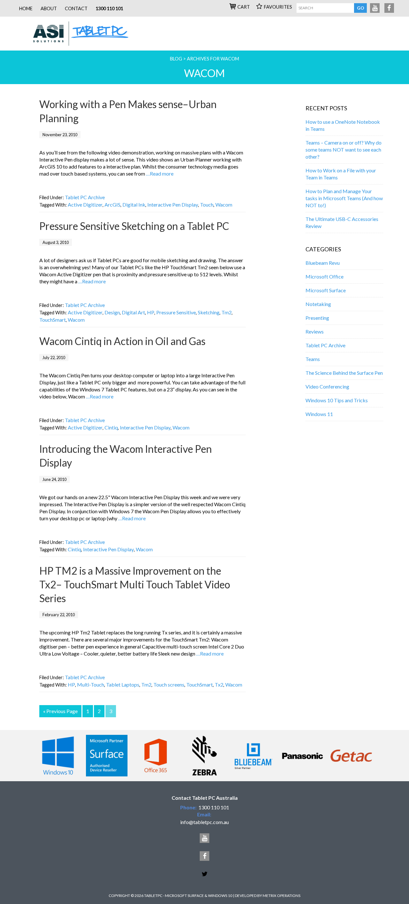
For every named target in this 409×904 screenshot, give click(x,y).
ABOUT (49, 8)
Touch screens (168, 684)
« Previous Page (60, 711)
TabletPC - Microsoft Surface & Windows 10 (84, 33)
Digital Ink (133, 204)
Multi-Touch (90, 684)
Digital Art (133, 312)
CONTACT (76, 8)
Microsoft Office (324, 276)
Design (112, 312)
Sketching (209, 312)
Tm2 (226, 312)
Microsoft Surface (325, 290)
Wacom (223, 204)
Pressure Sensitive (176, 312)
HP (150, 312)
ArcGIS (112, 204)
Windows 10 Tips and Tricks (336, 400)
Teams (312, 359)
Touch (206, 204)
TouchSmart (52, 320)
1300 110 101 (109, 8)
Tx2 (219, 684)
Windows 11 (319, 414)
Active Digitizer (85, 204)
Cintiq (111, 427)
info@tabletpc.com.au (204, 822)
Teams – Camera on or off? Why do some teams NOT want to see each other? (343, 149)
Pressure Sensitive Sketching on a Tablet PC (134, 226)
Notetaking (318, 304)
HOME (26, 8)
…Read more (160, 173)
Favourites (278, 7)
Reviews (314, 331)
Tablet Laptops (122, 684)
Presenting (317, 318)
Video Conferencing (327, 386)
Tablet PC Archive (85, 197)
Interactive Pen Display (172, 204)
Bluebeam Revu (322, 263)
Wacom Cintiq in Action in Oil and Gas (122, 341)
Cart (243, 7)
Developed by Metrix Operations (267, 895)
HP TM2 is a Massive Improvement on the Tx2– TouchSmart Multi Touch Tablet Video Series (134, 584)
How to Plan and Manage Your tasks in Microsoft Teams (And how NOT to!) (344, 198)
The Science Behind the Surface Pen (344, 373)
